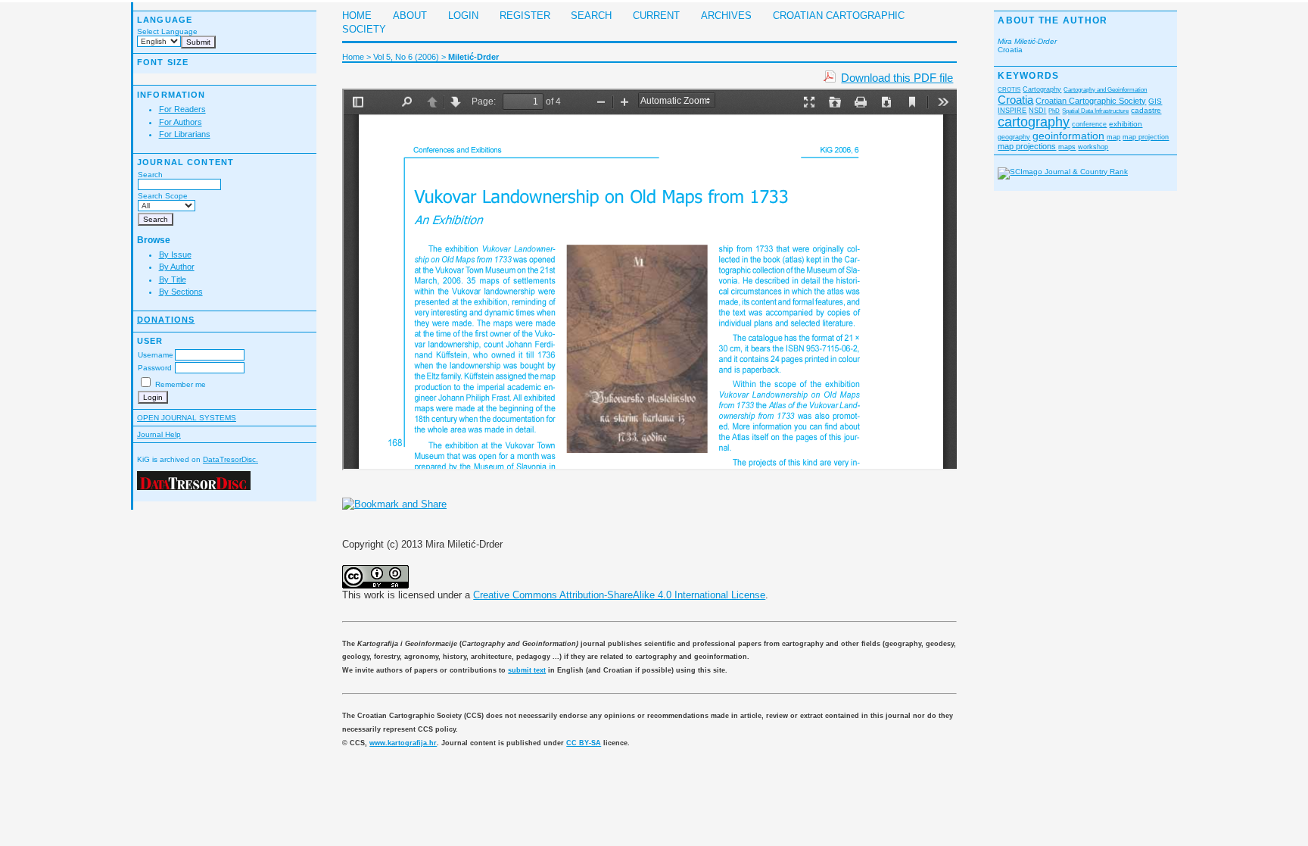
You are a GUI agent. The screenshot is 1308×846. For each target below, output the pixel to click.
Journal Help (159, 434)
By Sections (181, 291)
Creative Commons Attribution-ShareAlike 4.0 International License (619, 595)
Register (525, 16)
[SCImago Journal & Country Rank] (1063, 171)
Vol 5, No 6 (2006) (406, 56)
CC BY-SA (583, 743)
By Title (172, 279)
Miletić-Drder (473, 56)
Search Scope (163, 196)
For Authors (180, 121)
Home (357, 16)
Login (463, 16)
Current (656, 16)
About (410, 16)
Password (155, 368)
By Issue (175, 254)
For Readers (182, 109)
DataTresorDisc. (230, 459)
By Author (177, 266)
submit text (527, 670)
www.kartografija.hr (403, 743)
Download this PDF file (897, 77)
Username (155, 355)
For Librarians (184, 134)
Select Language (167, 31)
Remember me (180, 384)
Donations (166, 319)
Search (150, 174)
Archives (726, 16)
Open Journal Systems (186, 418)
